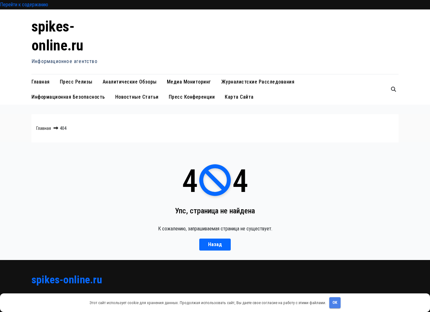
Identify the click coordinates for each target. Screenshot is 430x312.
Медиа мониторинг (189, 82)
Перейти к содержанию (24, 5)
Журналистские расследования (258, 82)
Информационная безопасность (68, 97)
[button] (393, 89)
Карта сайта (239, 97)
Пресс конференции (192, 97)
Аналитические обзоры (130, 82)
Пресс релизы (76, 82)
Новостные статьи (137, 97)
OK (334, 302)
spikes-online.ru (66, 279)
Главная (40, 82)
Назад (215, 244)
